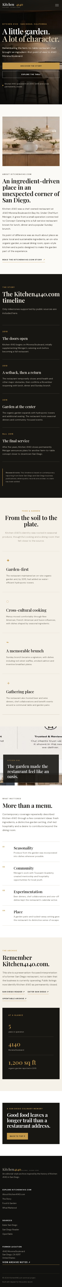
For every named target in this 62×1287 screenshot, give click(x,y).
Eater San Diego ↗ (38, 992)
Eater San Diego (9, 1225)
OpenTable (7, 1234)
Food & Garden (9, 1203)
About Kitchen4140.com (13, 1194)
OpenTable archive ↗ (14, 998)
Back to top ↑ (17, 1136)
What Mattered (9, 1208)
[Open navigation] (57, 5)
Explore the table (31, 74)
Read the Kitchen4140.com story (23, 259)
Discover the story (31, 66)
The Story (6, 1199)
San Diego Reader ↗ (13, 992)
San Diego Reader (10, 1229)
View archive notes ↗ (16, 1262)
